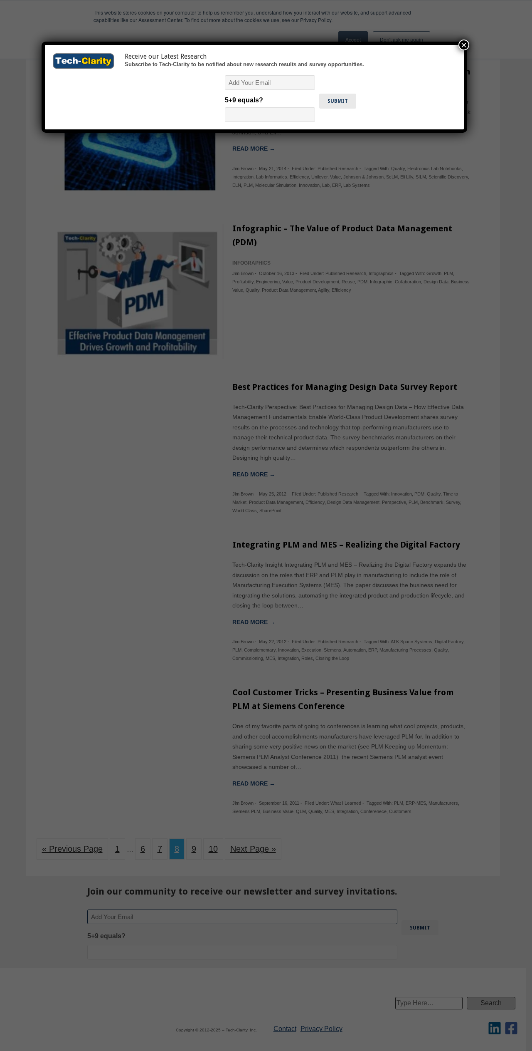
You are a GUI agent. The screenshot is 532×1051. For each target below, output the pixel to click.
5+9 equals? (244, 100)
